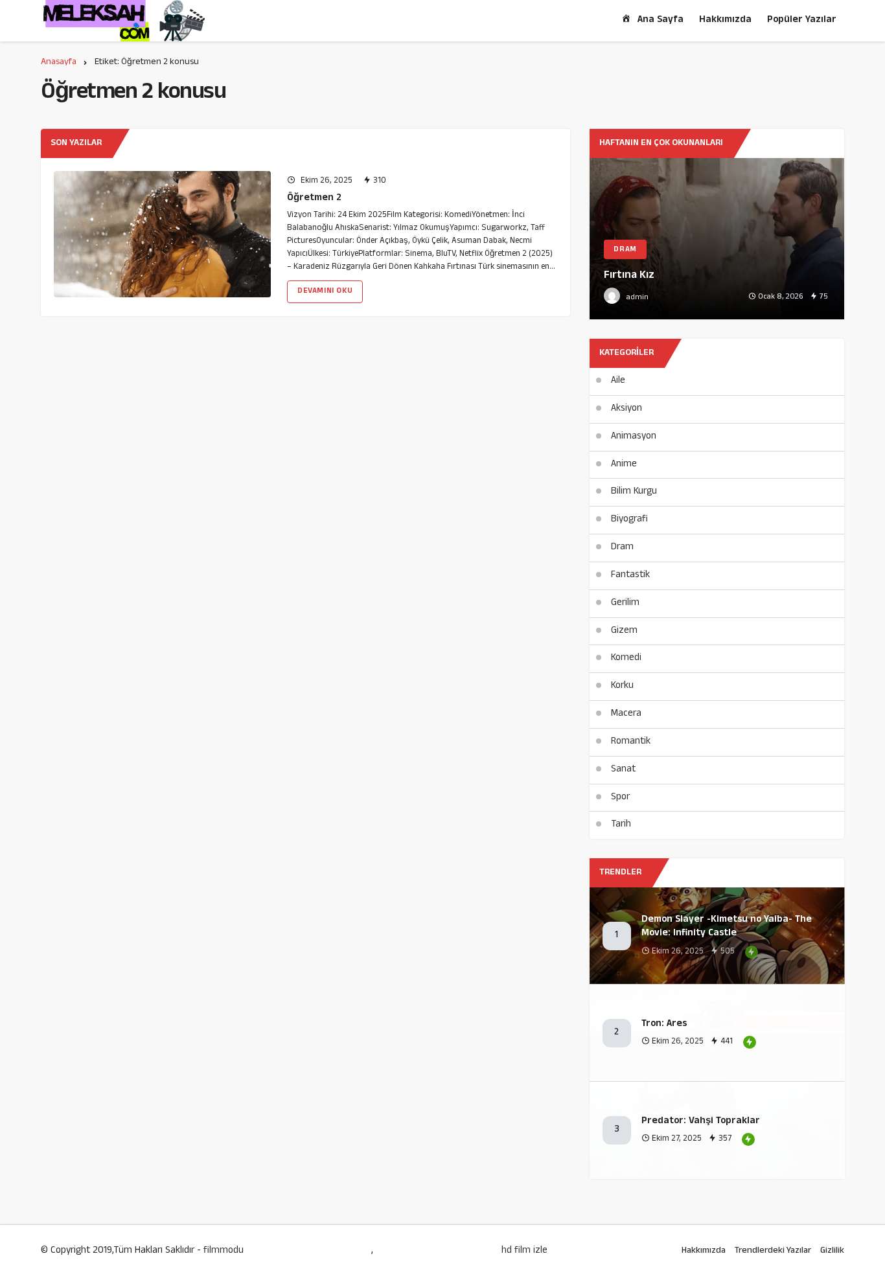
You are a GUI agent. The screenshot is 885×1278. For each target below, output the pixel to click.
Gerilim (625, 603)
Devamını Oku (324, 291)
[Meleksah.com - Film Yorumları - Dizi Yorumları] (124, 20)
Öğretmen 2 (314, 198)
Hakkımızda (725, 20)
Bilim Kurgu (634, 492)
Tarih (621, 825)
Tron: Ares (664, 1024)
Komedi (626, 658)
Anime (624, 465)
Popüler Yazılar (801, 20)
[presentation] (599, 239)
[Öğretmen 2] (162, 234)
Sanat (623, 770)
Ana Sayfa (661, 20)
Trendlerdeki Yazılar (773, 1251)
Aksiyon (626, 409)
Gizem (624, 631)
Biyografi (629, 520)
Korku (622, 686)
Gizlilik (832, 1251)
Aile (618, 381)
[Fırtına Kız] (717, 239)
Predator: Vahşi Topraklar (700, 1121)
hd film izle (524, 1251)
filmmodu (223, 1251)
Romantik (630, 742)
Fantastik (630, 575)
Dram (622, 548)
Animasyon (633, 437)
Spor (620, 798)
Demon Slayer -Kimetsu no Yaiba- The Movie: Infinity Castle (726, 927)
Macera (626, 714)
